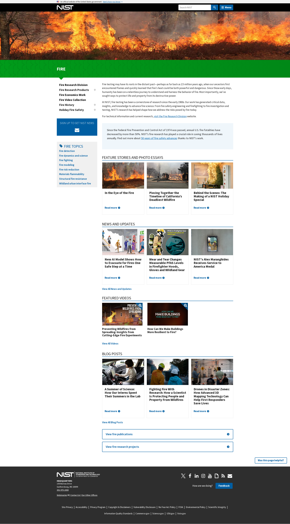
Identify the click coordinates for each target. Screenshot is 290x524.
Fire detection (67, 151)
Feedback (224, 485)
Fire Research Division (73, 85)
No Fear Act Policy (167, 507)
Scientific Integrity (217, 507)
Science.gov (158, 513)
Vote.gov (181, 513)
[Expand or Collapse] (94, 89)
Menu (228, 7)
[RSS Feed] (223, 476)
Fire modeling (66, 165)
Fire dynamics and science (73, 155)
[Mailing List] (230, 476)
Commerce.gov (142, 513)
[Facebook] (190, 476)
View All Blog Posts (112, 422)
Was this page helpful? (271, 460)
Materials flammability (71, 174)
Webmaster (62, 495)
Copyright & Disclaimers (119, 507)
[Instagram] (203, 476)
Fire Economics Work (72, 95)
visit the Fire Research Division (170, 116)
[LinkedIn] (196, 476)
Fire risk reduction (69, 169)
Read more (111, 207)
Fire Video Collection (72, 100)
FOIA (180, 507)
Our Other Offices (89, 495)
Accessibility (81, 507)
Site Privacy (67, 507)
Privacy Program (97, 507)
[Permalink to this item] (165, 157)
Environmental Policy (195, 507)
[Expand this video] (122, 314)
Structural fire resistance (73, 178)
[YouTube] (210, 476)
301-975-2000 (63, 490)
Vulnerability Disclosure (145, 507)
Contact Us (75, 495)
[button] (167, 434)
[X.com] (183, 476)
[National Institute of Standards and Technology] (78, 474)
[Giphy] (216, 476)
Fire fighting (66, 160)
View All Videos (110, 343)
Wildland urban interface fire (75, 183)
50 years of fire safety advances (159, 138)
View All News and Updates (117, 289)
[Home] (65, 7)
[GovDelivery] (77, 130)
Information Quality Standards (118, 513)
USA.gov (170, 513)
